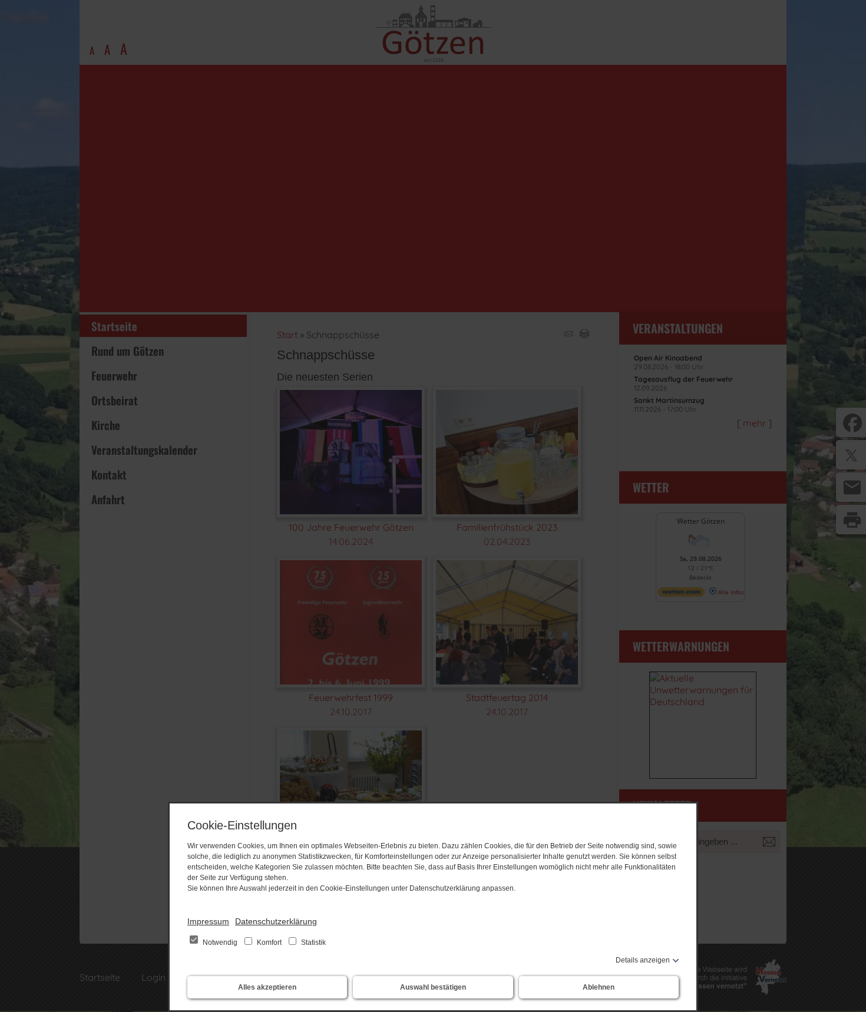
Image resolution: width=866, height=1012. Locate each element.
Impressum (208, 921)
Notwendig (220, 942)
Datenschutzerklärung (276, 921)
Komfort (269, 942)
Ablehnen (598, 987)
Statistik (312, 942)
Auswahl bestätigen (433, 987)
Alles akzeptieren (267, 987)
